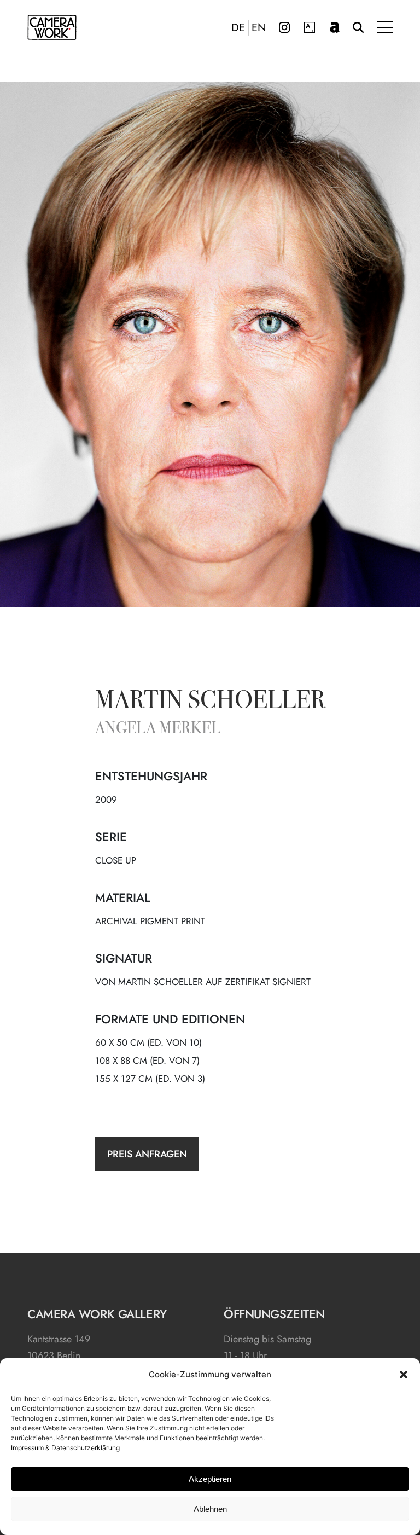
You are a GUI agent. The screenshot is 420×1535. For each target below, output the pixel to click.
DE (238, 28)
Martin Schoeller (210, 702)
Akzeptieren (210, 1479)
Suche (358, 27)
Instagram (284, 27)
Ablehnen (210, 1509)
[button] (403, 1374)
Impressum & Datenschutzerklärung (65, 1448)
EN (259, 28)
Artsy (309, 27)
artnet (335, 27)
